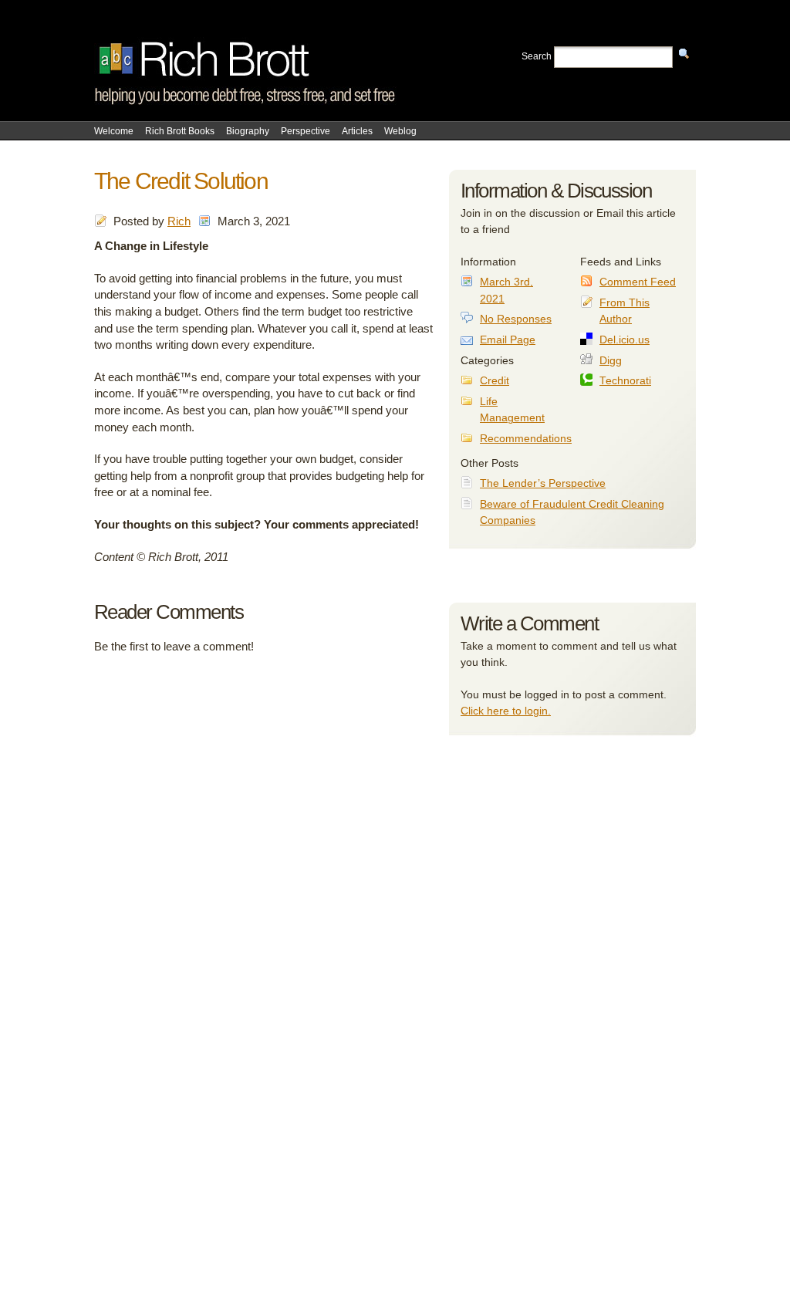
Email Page (507, 340)
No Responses (516, 319)
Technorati (625, 381)
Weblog (400, 131)
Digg (610, 361)
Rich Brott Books (179, 131)
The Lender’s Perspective (543, 483)
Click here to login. (506, 710)
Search (537, 56)
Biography (247, 131)
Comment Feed (637, 282)
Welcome (113, 131)
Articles (357, 131)
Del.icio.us (624, 340)
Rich (179, 221)
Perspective (305, 131)
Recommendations (526, 438)
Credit (494, 381)
